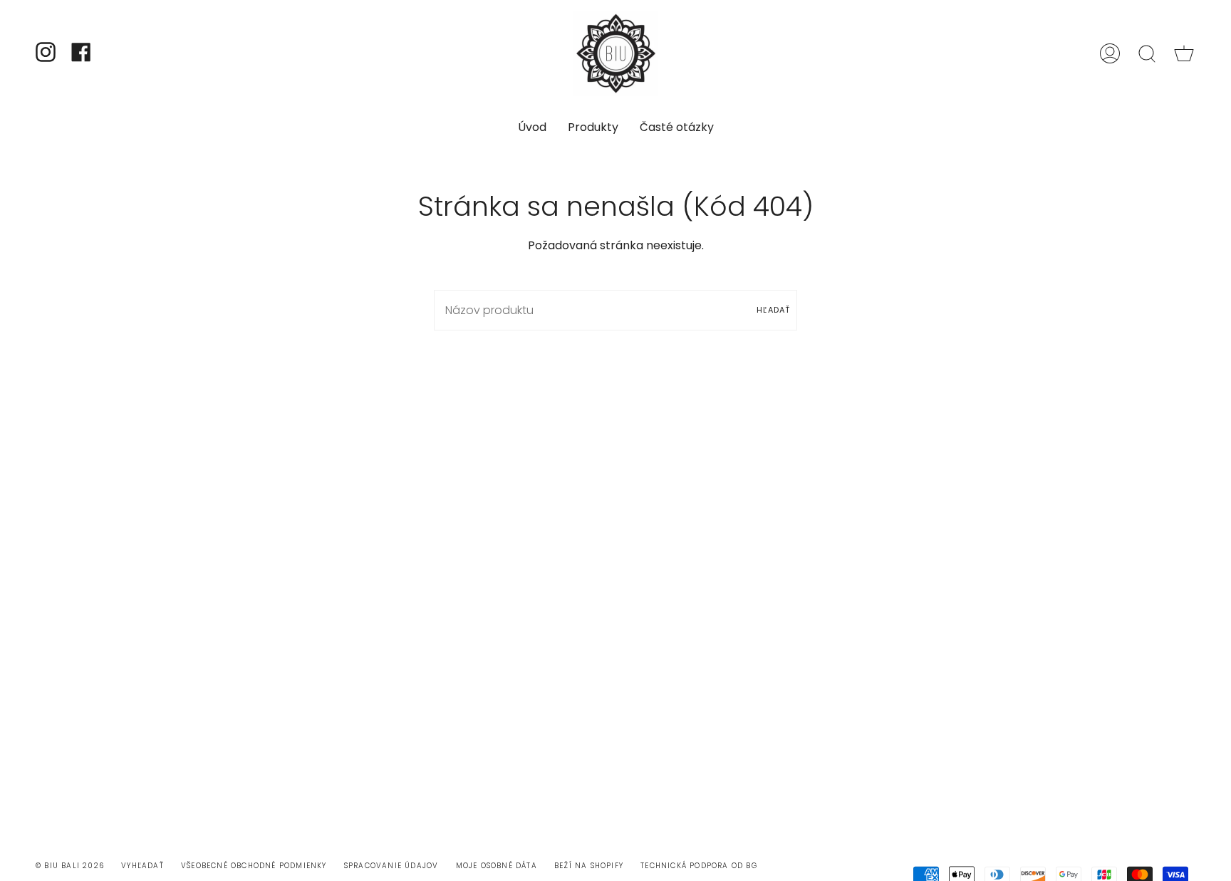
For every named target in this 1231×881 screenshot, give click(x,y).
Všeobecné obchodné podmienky (254, 865)
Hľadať (773, 310)
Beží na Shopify (588, 865)
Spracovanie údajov (391, 865)
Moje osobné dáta (496, 865)
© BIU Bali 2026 (70, 865)
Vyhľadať (142, 865)
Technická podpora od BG (698, 865)
